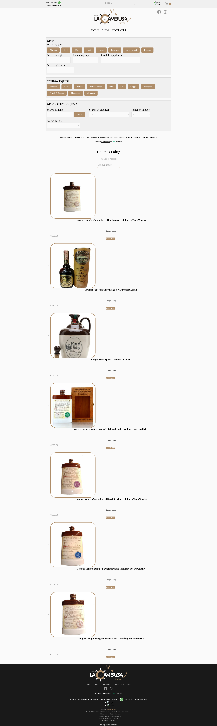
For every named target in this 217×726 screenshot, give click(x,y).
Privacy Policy (105, 725)
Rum (111, 87)
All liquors (91, 93)
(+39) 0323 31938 (51, 2)
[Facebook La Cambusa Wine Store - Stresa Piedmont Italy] (159, 12)
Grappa (133, 87)
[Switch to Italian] (157, 4)
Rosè (89, 50)
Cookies (114, 725)
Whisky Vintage (96, 87)
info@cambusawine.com (54, 5)
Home (95, 30)
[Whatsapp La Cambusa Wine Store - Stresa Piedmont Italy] (59, 2)
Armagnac (148, 87)
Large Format (131, 50)
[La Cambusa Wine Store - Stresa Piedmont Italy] (113, 17)
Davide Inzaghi (111, 709)
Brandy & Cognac (57, 93)
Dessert (147, 50)
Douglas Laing (111, 231)
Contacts (119, 30)
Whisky (79, 87)
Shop (105, 30)
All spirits (53, 87)
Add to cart (110, 239)
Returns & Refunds (123, 684)
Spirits (66, 87)
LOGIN (108, 3)
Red (65, 50)
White (77, 50)
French (101, 50)
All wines (53, 50)
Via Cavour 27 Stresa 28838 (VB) (136, 699)
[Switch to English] (157, 2)
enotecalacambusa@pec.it (109, 699)
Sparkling (115, 50)
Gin (121, 87)
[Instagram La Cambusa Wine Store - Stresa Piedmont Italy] (165, 12)
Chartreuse (75, 93)
